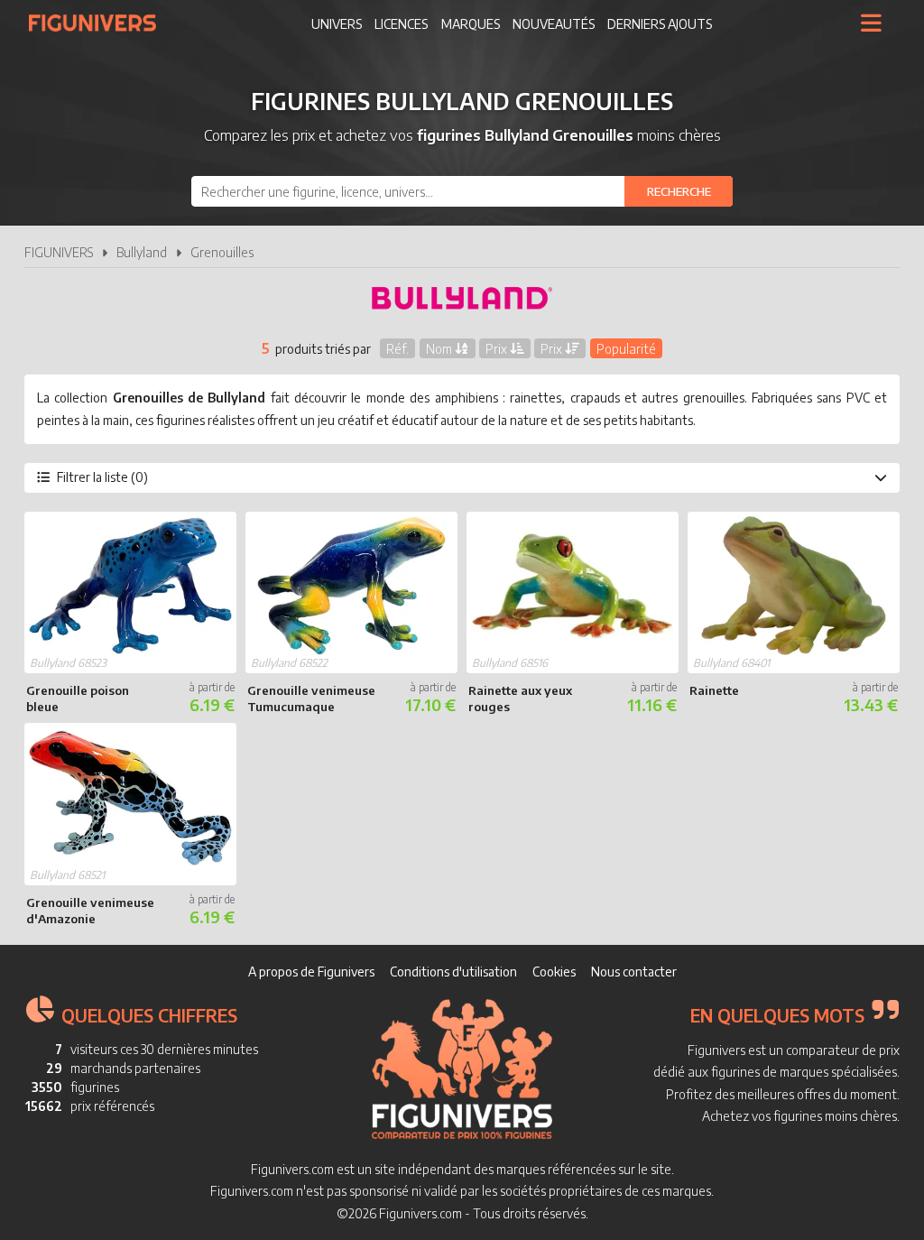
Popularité (626, 348)
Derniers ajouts (659, 24)
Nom (440, 348)
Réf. (397, 348)
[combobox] (462, 191)
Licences (401, 24)
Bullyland (141, 252)
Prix (497, 348)
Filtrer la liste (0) (102, 477)
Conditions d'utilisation (453, 971)
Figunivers (100, 23)
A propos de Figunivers (311, 971)
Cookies (554, 971)
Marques (470, 24)
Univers (336, 24)
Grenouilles (222, 252)
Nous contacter (634, 971)
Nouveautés (554, 24)
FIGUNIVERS (58, 252)
